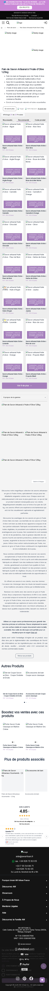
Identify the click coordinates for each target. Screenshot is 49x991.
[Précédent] (2, 836)
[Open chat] (42, 980)
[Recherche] (8, 22)
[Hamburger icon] (3, 22)
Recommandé (23, 120)
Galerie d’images (38, 481)
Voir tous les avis (24, 824)
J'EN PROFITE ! (24, 7)
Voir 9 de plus (23, 385)
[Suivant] (46, 836)
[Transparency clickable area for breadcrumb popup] (14, 28)
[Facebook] (31, 979)
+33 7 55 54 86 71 (25, 866)
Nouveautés (7, 120)
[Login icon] (45, 22)
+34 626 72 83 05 (24, 869)
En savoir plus (10, 109)
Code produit (40, 120)
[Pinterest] (24, 979)
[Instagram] (17, 979)
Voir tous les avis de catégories (23, 821)
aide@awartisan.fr (24, 856)
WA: (26, 861)
